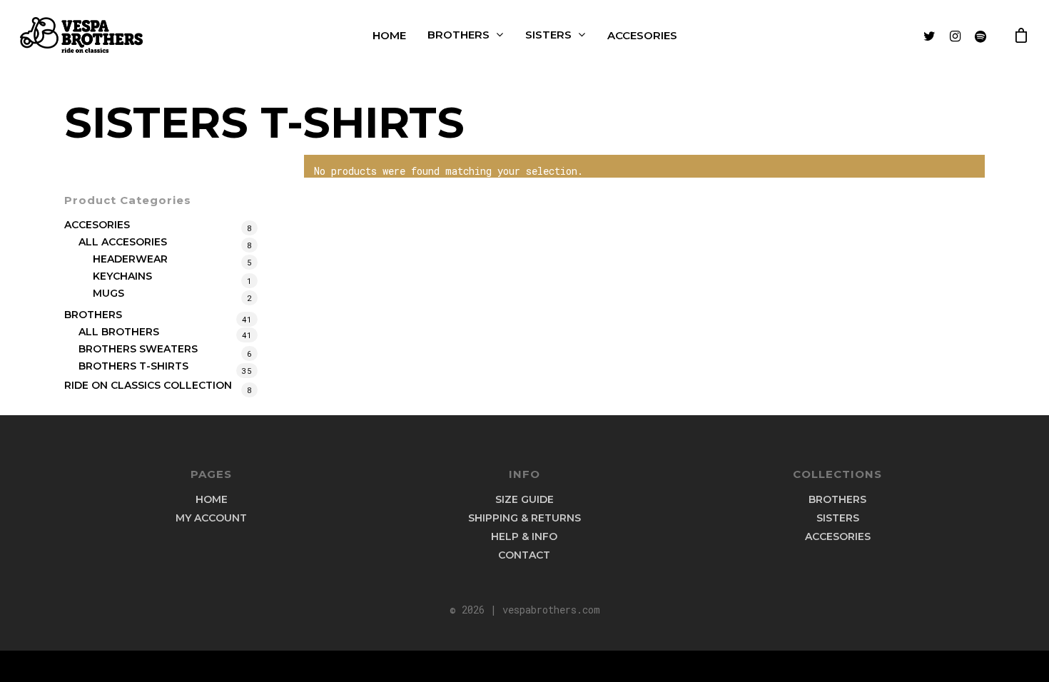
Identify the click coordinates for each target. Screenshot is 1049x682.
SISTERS (548, 35)
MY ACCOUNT (211, 517)
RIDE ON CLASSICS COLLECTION (148, 385)
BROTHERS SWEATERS (138, 348)
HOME (389, 35)
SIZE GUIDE (524, 499)
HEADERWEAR (130, 259)
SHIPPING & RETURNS (524, 517)
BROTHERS (458, 35)
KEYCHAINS (122, 276)
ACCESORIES (642, 35)
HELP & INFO (524, 536)
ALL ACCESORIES (122, 241)
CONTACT (524, 555)
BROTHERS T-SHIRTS (133, 366)
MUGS (108, 293)
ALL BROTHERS (118, 331)
